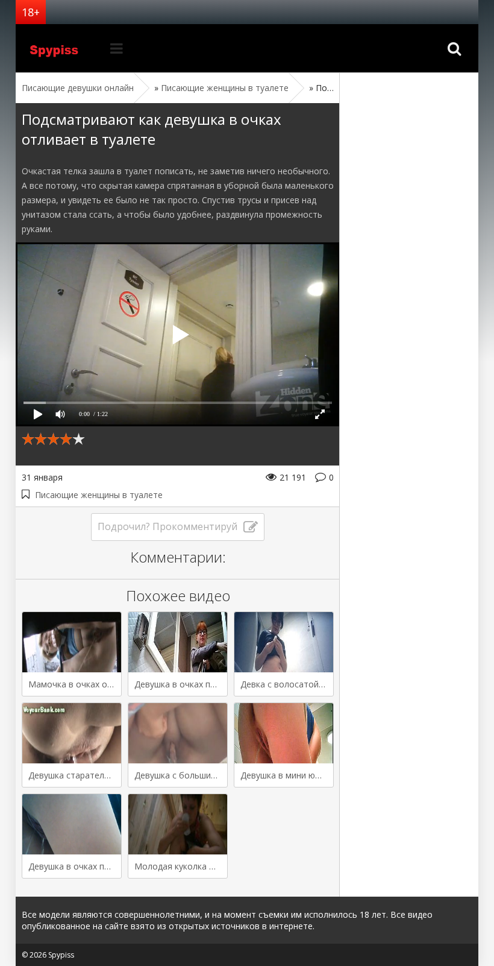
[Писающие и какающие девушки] (61, 48)
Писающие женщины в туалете (99, 494)
